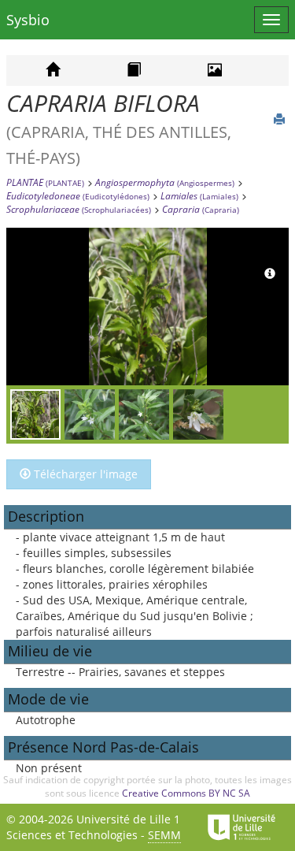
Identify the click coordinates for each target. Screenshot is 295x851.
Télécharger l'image (84, 473)
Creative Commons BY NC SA (186, 793)
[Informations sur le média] (270, 274)
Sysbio (28, 19)
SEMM (164, 834)
